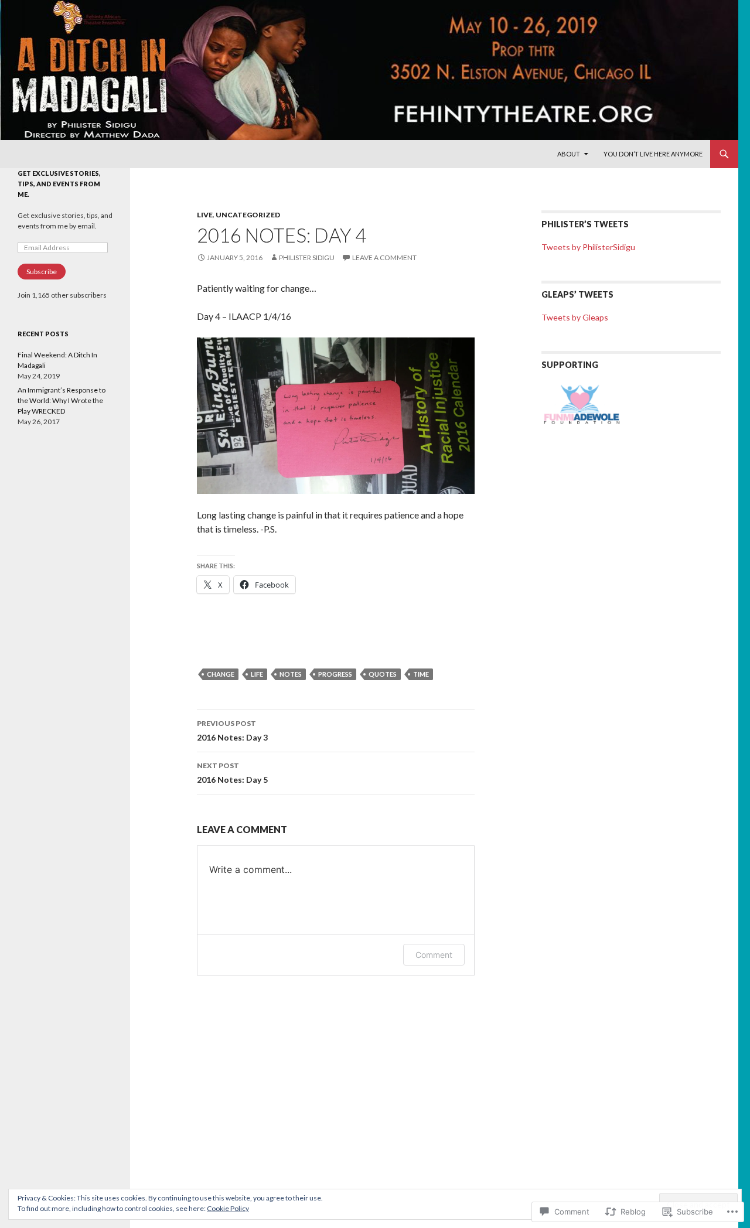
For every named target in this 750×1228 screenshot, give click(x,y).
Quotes (383, 674)
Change (220, 674)
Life (257, 674)
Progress (335, 674)
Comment (433, 955)
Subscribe (41, 271)
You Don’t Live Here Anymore (653, 154)
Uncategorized (248, 214)
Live (205, 214)
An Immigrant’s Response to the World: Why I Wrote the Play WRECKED (61, 400)
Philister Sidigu (307, 257)
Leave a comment (384, 257)
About (568, 154)
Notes (290, 674)
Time (421, 674)
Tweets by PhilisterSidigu (588, 247)
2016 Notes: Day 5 (232, 772)
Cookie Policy (228, 1208)
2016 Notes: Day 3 (232, 730)
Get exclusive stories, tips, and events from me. (59, 183)
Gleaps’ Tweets (577, 294)
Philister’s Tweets (585, 224)
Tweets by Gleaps (574, 317)
